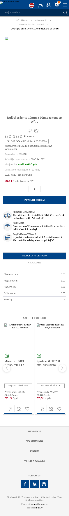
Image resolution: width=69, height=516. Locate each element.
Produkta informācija (34, 256)
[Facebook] (25, 484)
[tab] (34, 255)
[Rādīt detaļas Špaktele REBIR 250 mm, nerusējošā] (51, 337)
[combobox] (31, 12)
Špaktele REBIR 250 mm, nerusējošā (48, 363)
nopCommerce (40, 504)
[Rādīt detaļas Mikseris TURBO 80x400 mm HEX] (18, 337)
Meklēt (65, 12)
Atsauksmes (34, 263)
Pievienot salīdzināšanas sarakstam (18, 409)
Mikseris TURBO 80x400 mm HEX (14, 363)
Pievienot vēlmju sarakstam (27, 409)
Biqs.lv (39, 508)
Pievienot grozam (10, 409)
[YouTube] (34, 484)
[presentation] (6, 368)
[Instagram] (44, 484)
